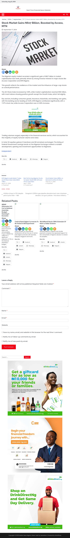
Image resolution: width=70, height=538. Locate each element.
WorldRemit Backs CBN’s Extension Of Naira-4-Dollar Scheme (53, 222)
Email (4, 318)
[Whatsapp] (13, 72)
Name (4, 311)
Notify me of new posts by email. (15, 341)
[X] (6, 72)
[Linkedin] (10, 72)
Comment (6, 288)
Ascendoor (44, 535)
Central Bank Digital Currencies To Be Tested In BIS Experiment (26, 222)
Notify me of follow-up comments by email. (19, 337)
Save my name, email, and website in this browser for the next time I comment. (32, 332)
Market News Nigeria (38, 7)
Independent (6, 151)
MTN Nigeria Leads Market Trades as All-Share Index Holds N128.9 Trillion (11, 180)
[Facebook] (3, 72)
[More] (16, 72)
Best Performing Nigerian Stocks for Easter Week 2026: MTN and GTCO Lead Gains (33, 180)
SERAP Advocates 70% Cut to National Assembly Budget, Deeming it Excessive (7, 210)
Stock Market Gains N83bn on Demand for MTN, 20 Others (54, 179)
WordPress (58, 535)
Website (5, 325)
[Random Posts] (64, 14)
